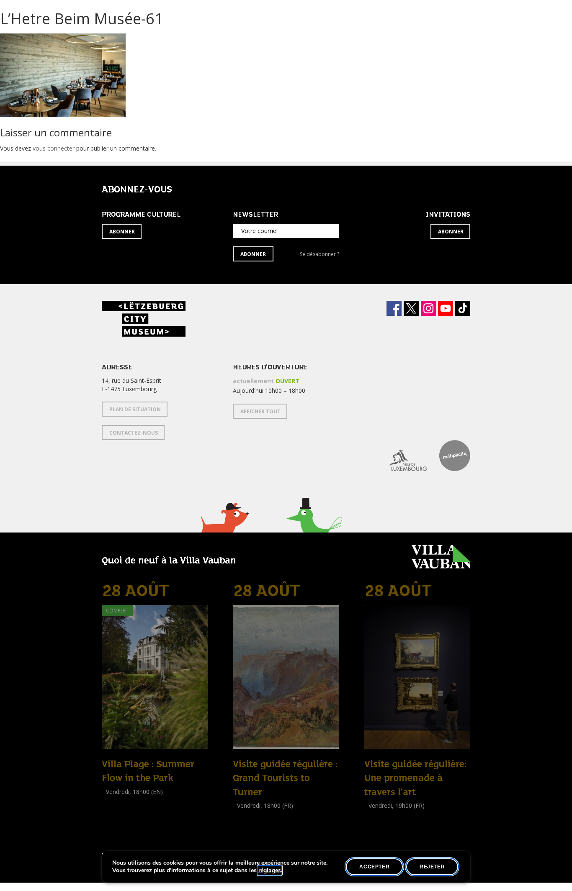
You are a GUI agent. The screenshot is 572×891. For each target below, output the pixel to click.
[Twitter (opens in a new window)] (411, 308)
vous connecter (54, 148)
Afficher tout (260, 411)
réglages (269, 870)
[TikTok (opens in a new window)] (462, 308)
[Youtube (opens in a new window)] (445, 308)
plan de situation (135, 409)
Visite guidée (250, 815)
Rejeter (432, 867)
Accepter (374, 867)
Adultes (113, 810)
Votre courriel (259, 231)
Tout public (249, 824)
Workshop (115, 801)
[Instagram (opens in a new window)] (428, 308)
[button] (224, 528)
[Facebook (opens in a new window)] (394, 308)
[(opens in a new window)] (402, 455)
